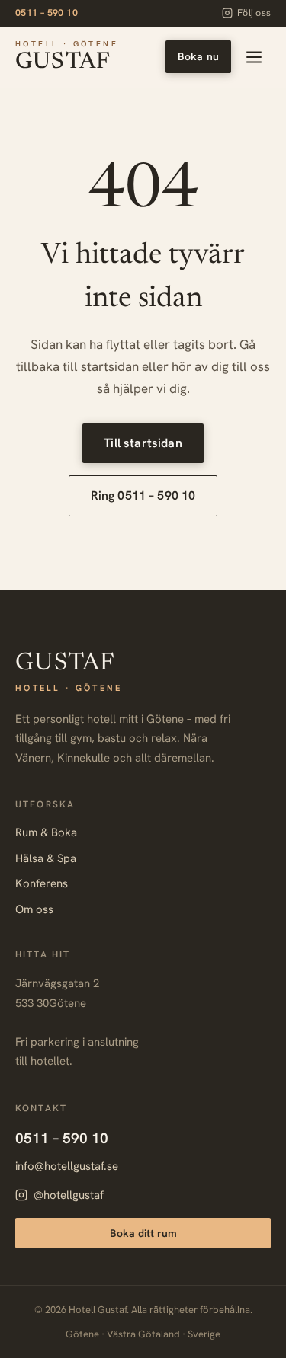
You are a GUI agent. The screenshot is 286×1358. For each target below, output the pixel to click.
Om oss (34, 909)
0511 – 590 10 (46, 12)
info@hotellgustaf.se (66, 1166)
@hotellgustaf (69, 1195)
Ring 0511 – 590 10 (143, 495)
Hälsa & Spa (45, 858)
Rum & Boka (46, 832)
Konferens (41, 883)
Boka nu (198, 56)
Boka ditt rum (143, 1233)
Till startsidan (143, 443)
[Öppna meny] (254, 57)
